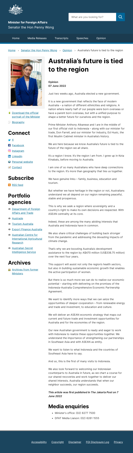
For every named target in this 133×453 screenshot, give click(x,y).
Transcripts (61, 38)
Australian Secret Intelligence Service (24, 250)
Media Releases (37, 38)
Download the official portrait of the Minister (26, 114)
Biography (18, 122)
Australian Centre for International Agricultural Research (27, 238)
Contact (17, 167)
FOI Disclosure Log (97, 442)
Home (15, 38)
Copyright (57, 442)
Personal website (22, 161)
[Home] (36, 9)
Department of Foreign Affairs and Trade (26, 210)
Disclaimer (74, 442)
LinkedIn (17, 156)
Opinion (101, 38)
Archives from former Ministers (25, 271)
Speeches (82, 38)
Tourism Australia (22, 223)
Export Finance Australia (27, 229)
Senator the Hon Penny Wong (39, 50)
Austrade (17, 218)
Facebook (18, 145)
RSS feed (17, 185)
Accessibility (39, 442)
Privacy (118, 442)
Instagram (18, 150)
